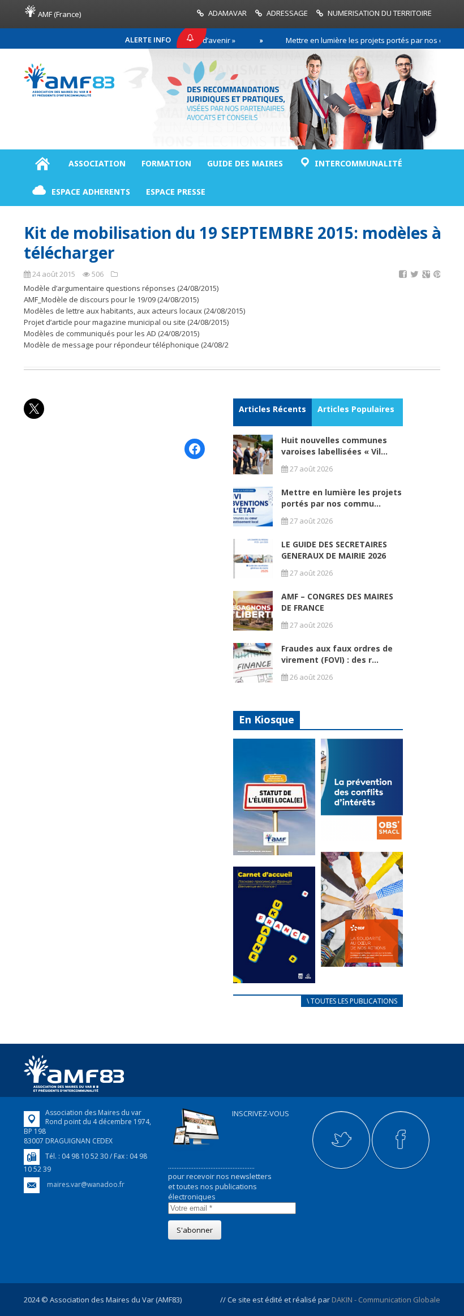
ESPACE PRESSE (175, 191)
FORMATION (166, 163)
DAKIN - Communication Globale (386, 1299)
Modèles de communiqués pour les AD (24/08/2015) (111, 333)
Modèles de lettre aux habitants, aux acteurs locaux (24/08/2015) (134, 311)
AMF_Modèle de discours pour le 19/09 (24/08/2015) (111, 299)
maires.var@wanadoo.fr (85, 1184)
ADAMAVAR (227, 13)
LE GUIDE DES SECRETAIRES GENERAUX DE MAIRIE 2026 (334, 550)
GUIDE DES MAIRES (245, 163)
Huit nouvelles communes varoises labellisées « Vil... (334, 446)
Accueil (42, 163)
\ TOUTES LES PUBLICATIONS (352, 1001)
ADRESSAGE (287, 13)
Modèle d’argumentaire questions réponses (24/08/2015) (121, 288)
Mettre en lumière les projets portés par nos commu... (341, 498)
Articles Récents (272, 409)
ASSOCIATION (97, 163)
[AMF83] (69, 94)
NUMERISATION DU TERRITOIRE (380, 13)
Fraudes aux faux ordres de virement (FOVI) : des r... (337, 654)
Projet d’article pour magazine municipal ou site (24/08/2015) (126, 322)
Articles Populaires (355, 409)
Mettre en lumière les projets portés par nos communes (360, 40)
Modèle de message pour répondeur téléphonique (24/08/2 (126, 345)
